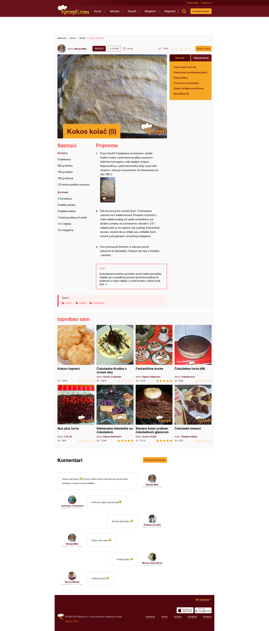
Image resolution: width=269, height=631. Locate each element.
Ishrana (114, 11)
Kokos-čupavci (75, 353)
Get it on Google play (203, 610)
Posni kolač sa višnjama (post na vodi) (190, 72)
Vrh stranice (202, 599)
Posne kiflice (181, 77)
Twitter (164, 617)
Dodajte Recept (201, 11)
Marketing (109, 616)
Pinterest (207, 617)
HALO (76, 621)
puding (82, 303)
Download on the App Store (185, 610)
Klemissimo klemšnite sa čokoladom (115, 413)
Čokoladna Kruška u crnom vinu (115, 353)
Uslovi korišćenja (97, 616)
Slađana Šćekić (152, 524)
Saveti (132, 11)
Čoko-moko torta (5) (185, 67)
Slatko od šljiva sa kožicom (188, 88)
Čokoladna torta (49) (193, 353)
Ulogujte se (206, 3)
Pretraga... (184, 11)
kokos (69, 303)
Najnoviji (179, 57)
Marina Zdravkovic (152, 563)
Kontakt (119, 616)
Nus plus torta (75, 413)
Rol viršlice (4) (181, 93)
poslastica (98, 303)
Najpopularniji (201, 57)
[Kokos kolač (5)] (130, 189)
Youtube (178, 617)
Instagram (192, 617)
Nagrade (169, 11)
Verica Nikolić (72, 582)
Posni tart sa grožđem (186, 83)
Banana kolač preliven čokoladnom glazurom (154, 413)
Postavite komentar (155, 460)
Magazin (150, 11)
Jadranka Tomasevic (72, 505)
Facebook (150, 617)
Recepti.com (73, 10)
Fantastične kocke (154, 353)
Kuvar (97, 11)
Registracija (192, 3)
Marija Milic (80, 48)
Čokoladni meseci (193, 413)
